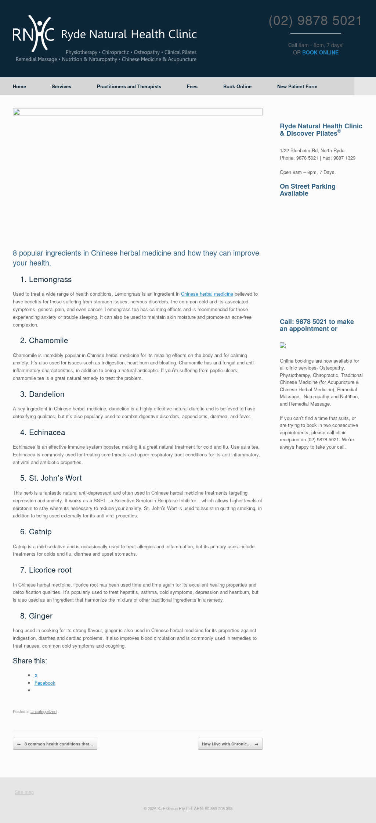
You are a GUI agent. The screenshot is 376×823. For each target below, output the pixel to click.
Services (61, 86)
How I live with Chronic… (230, 744)
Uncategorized (43, 711)
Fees (192, 86)
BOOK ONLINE (320, 52)
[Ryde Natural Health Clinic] (104, 39)
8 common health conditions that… (55, 744)
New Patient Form (297, 86)
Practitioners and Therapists (129, 86)
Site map (24, 791)
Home (19, 86)
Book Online (237, 86)
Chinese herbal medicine (207, 293)
